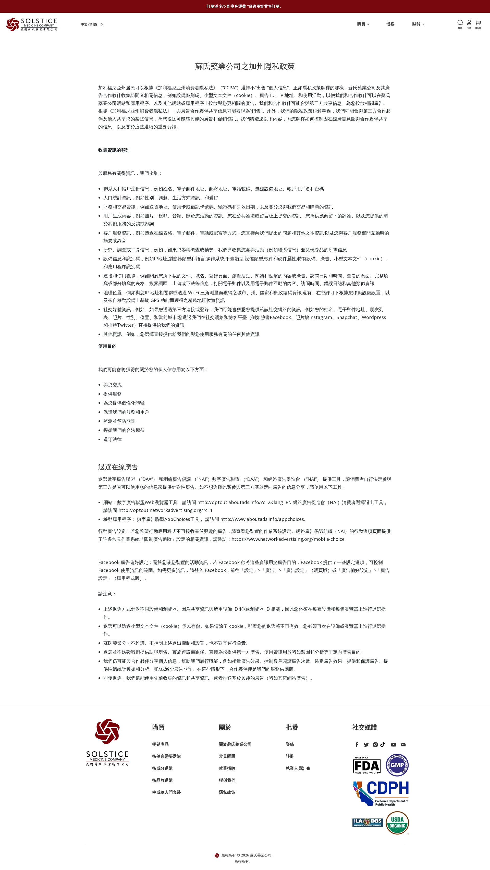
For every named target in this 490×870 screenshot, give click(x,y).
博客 (390, 24)
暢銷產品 (160, 744)
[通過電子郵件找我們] (402, 743)
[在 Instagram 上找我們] (374, 743)
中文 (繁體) (89, 24)
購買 (361, 24)
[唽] (365, 743)
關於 (417, 24)
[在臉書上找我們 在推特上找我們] (356, 743)
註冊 (290, 756)
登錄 (290, 744)
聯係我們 (227, 780)
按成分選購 (162, 768)
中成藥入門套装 (166, 792)
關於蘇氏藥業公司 (235, 744)
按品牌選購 (162, 780)
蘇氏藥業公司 (261, 855)
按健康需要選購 (166, 756)
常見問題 (227, 756)
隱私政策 (227, 792)
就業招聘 (227, 768)
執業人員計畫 (298, 768)
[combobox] (92, 24)
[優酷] (392, 743)
